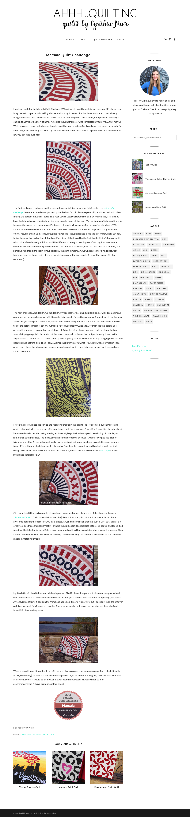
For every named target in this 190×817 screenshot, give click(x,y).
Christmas (168, 245)
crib (145, 250)
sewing (150, 305)
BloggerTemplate (49, 813)
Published (161, 289)
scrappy (159, 300)
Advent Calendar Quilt (156, 193)
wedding (137, 322)
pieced (149, 289)
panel (158, 278)
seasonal (138, 305)
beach (158, 234)
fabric (154, 256)
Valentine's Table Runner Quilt (160, 179)
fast (163, 256)
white (149, 322)
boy (164, 239)
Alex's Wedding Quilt (155, 207)
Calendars (138, 245)
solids (50, 734)
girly (155, 267)
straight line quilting (156, 311)
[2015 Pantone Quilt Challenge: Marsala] (68, 719)
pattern (137, 289)
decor (154, 250)
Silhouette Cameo (22, 517)
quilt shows (140, 294)
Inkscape (105, 450)
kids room (164, 272)
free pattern (160, 261)
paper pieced (157, 283)
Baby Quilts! (151, 165)
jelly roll (166, 267)
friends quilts (141, 267)
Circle (136, 250)
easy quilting (140, 256)
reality (137, 300)
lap (135, 278)
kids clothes (148, 272)
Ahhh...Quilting (27, 813)
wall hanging (160, 316)
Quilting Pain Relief (142, 350)
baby (148, 234)
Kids (135, 272)
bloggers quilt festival (146, 239)
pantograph (140, 283)
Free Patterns (139, 346)
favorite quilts (141, 261)
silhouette (39, 734)
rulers (148, 300)
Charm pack (154, 245)
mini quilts (146, 278)
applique (27, 734)
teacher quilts (141, 316)
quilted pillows (158, 294)
